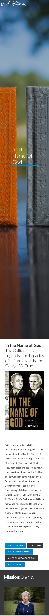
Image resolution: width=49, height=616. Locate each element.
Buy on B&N (35, 545)
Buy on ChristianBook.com (21, 558)
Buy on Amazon (15, 545)
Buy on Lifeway (15, 564)
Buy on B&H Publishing (19, 552)
